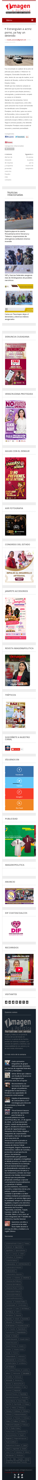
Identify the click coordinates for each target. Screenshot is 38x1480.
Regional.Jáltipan (11, 1442)
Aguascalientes (20, 1250)
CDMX (22, 1254)
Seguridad (15, 1449)
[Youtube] (22, 1477)
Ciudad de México (11, 1260)
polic (7, 1408)
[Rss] (14, 1475)
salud (25, 1445)
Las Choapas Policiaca (13, 1370)
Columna (17, 1278)
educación (9, 1322)
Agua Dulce (18, 1247)
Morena (8, 1384)
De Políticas (9, 1312)
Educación (18, 1322)
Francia (15, 1353)
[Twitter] (22, 1475)
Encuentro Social (23, 1326)
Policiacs (18, 1418)
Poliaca (26, 1404)
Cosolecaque (22, 1305)
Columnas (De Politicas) (13, 1281)
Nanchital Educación (12, 1397)
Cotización (9, 1308)
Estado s (22, 1346)
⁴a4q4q (26, 1243)
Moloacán (9, 1380)
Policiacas (9, 1418)
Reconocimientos (11, 1435)
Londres (25, 1370)
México (8, 1373)
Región (22, 1435)
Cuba (17, 1308)
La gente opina (11, 1363)
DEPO (18, 1312)
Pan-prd (8, 1404)
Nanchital (23, 1394)
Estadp (8, 1353)
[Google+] (14, 1477)
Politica (8, 1421)
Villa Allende (10, 1455)
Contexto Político (20, 1302)
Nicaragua (25, 1397)
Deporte (18, 1315)
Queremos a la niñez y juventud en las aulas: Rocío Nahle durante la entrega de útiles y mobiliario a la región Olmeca (17, 1226)
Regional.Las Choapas (13, 1445)
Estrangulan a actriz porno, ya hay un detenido (18, 32)
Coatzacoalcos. (11, 1271)
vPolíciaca (20, 1455)
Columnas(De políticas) (13, 1295)
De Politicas (25, 1308)
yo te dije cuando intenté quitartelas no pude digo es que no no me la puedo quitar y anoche (17, 1460)
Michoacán (16, 1373)
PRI (7, 1428)
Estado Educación (11, 1339)
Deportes (9, 1319)
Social (24, 1449)
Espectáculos (21, 1332)
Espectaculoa (10, 1332)
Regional (9, 1438)
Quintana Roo (21, 1431)
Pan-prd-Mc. (18, 1404)
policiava (26, 1418)
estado (8, 1336)
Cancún (14, 1254)
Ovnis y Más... (22, 1401)
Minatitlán (26, 1373)
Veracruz (19, 1452)
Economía (25, 1319)
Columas (9, 1278)
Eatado (17, 1319)
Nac (25, 1387)
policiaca (21, 1408)
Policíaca (17, 1411)
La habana (22, 1363)
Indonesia (21, 1356)
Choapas (19, 1257)
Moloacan (18, 1377)
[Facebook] (18, 1475)
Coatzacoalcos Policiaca (13, 1267)
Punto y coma (15, 1428)
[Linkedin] (18, 1477)
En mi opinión (10, 1326)
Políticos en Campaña (13, 1425)
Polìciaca (9, 1414)
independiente (10, 1356)
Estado (15, 1336)
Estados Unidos (19, 1349)
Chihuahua (9, 1257)
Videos (27, 1452)
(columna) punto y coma (14, 1243)
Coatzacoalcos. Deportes (14, 1274)
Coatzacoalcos (10, 1264)
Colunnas (9, 1302)
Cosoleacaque (10, 1305)
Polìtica (23, 1421)
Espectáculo (22, 1329)
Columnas (26, 1278)
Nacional (17, 1390)
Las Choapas (10, 1367)
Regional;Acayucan (20, 1438)
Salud (8, 1449)
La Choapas (21, 1360)
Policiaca (9, 1411)
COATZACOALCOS (23, 1264)
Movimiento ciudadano (13, 1387)
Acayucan (9, 1247)
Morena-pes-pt (18, 1384)
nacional (9, 1390)
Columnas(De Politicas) (13, 1291)
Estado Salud (24, 1339)
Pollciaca (25, 1425)
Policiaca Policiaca (20, 1414)
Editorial (14, 1472)
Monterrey (18, 1380)
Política (15, 1421)
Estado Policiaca (11, 1346)
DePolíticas (9, 1315)
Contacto (21, 1472)
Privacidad (8, 1472)
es (6, 1329)
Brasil (8, 1254)
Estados (8, 1349)
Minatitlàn (9, 1377)
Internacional (10, 1360)
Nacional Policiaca (11, 1394)
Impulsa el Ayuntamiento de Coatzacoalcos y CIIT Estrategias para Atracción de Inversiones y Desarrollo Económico (18, 1102)
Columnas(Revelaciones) (14, 1298)
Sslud (8, 1452)
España (12, 1329)
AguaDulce (9, 1250)
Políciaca (25, 1411)
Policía (14, 1408)
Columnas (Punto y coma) (14, 1288)
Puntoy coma (10, 1431)
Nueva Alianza (10, 1401)
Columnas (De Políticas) (13, 1285)
